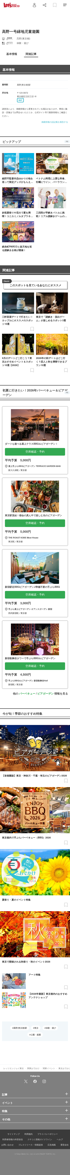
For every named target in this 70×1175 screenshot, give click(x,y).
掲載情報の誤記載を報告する (54, 121)
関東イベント (49, 1068)
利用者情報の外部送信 (12, 1139)
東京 (36, 1027)
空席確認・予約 (35, 451)
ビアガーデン (45, 693)
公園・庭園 (36, 1034)
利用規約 (28, 1133)
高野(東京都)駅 (20, 1027)
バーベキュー (27, 693)
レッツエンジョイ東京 (13, 1068)
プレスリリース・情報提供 (30, 1144)
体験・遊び (51, 1027)
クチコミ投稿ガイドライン (40, 1139)
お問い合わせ (7, 1144)
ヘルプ (60, 1139)
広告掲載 (52, 1144)
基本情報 (9, 69)
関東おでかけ (33, 1068)
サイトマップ (13, 1133)
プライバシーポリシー (47, 1133)
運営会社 (64, 1144)
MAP (20, 100)
